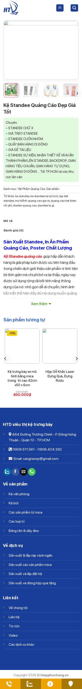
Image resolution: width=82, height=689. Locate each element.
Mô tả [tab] (8, 221)
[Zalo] (7, 472)
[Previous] (11, 50)
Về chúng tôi (18, 608)
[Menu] (60, 8)
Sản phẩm (52, 189)
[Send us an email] (23, 472)
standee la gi (46, 205)
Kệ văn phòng (19, 494)
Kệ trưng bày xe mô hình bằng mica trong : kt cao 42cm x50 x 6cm (22, 378)
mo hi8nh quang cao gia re (32, 200)
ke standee (22, 196)
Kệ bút (14, 503)
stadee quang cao (24, 205)
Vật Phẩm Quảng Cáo (31, 189)
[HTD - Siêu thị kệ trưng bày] (26, 8)
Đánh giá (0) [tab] (13, 230)
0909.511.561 (24, 449)
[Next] (71, 50)
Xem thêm (39, 303)
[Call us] (32, 472)
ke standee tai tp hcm (44, 196)
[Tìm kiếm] (74, 8)
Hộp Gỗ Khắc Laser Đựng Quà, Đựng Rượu (60, 376)
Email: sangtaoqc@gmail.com (36, 458)
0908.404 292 (50, 449)
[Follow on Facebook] (15, 472)
